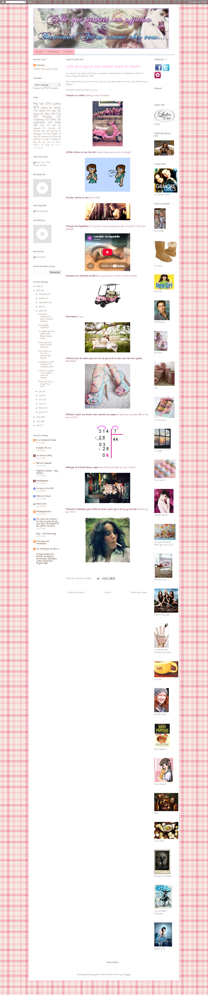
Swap (47, 145)
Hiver (42, 125)
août (41, 306)
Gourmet (37, 139)
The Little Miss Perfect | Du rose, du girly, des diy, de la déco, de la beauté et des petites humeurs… (47, 523)
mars (41, 404)
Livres (56, 103)
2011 (38, 425)
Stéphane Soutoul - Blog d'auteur (47, 472)
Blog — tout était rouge (46, 533)
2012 (38, 421)
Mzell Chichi (41, 504)
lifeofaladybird (42, 480)
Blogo (55, 139)
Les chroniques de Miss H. (47, 548)
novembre (43, 294)
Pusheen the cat (43, 448)
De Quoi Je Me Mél (44, 488)
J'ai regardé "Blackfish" (43, 326)
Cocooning (38, 119)
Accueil (39, 51)
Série (53, 119)
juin (41, 391)
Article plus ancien (139, 592)
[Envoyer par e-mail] (103, 578)
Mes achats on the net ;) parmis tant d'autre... (44, 355)
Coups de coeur (41, 114)
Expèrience (39, 122)
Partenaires (53, 51)
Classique (37, 133)
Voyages (36, 128)
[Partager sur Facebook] (111, 578)
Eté (56, 145)
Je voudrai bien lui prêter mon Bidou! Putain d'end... (46, 335)
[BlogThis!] (105, 578)
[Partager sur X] (108, 578)
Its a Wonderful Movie (46, 440)
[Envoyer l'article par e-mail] (98, 578)
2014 (38, 290)
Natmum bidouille (43, 463)
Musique (47, 116)
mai (41, 395)
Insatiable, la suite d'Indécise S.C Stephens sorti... (46, 364)
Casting (53, 131)
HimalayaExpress (43, 511)
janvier (42, 412)
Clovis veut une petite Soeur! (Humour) (45, 345)
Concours (52, 128)
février (42, 408)
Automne (45, 136)
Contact (68, 51)
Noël (54, 125)
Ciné (58, 114)
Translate (54, 88)
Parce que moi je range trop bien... (45, 384)
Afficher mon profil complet (45, 69)
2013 (38, 417)
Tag (34, 142)
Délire (42, 111)
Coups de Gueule (51, 108)
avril (41, 399)
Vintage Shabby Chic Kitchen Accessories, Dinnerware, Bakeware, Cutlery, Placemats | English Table (46, 559)
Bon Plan (46, 142)
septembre (44, 302)
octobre (42, 298)
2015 (38, 286)
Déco (55, 136)
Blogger (127, 974)
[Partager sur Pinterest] (113, 578)
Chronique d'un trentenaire (42, 542)
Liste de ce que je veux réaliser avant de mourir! (46, 374)
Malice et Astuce (43, 496)
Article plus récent (76, 592)
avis (54, 111)
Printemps (37, 148)
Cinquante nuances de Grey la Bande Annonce (45, 318)
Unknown (40, 65)
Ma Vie (38, 103)
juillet (41, 310)
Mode (58, 122)
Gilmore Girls (39, 131)
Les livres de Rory (44, 455)
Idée (47, 139)
